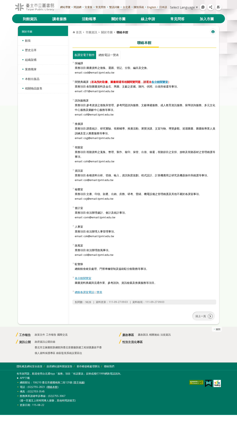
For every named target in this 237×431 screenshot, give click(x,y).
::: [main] (74, 29)
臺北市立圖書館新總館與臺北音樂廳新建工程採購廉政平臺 (68, 347)
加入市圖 (207, 18)
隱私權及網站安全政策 (29, 366)
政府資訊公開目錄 (45, 341)
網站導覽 (65, 7)
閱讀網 (77, 7)
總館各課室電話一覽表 (88, 292)
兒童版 (88, 7)
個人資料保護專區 (45, 353)
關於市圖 (118, 18)
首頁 (79, 32)
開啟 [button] (203, 7)
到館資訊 (30, 18)
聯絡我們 (109, 366)
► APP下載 (23, 378)
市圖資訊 (91, 32)
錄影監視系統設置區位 (69, 353)
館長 (28, 40)
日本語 (163, 7)
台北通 (126, 7)
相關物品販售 (33, 88)
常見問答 (101, 7)
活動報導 (89, 18)
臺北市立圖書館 (34, 7)
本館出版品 (32, 79)
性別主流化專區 (132, 342)
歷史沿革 (31, 50)
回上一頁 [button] (201, 316)
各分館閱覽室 (160, 82)
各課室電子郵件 (84, 55)
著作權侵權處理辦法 (88, 366)
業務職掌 (31, 69)
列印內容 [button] (213, 31)
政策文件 (40, 334)
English (151, 7)
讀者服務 (59, 18)
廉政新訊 (143, 334)
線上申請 (148, 18)
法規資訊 (165, 334)
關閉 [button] (218, 329)
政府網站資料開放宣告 (59, 366)
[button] (196, 382)
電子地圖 (79, 382)
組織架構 (31, 60)
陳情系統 (139, 7)
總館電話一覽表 (109, 55)
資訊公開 (25, 342)
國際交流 (62, 334)
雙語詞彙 (114, 7)
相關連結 (154, 334)
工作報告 (25, 335)
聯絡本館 (122, 32)
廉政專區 (128, 335)
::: (2, 2)
